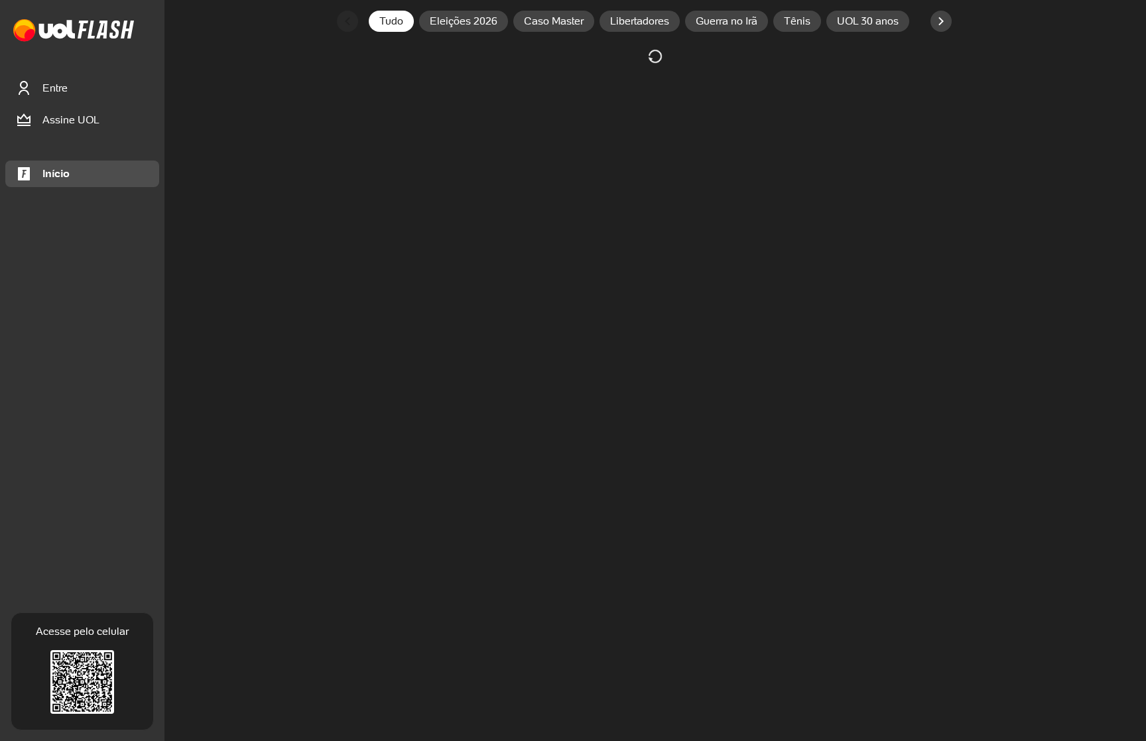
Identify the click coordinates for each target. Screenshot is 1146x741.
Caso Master (554, 21)
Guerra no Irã (726, 21)
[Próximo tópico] (941, 21)
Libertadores (639, 21)
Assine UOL (70, 119)
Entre (55, 88)
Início (56, 173)
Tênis (797, 21)
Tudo (391, 21)
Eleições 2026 (463, 21)
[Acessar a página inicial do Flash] (106, 31)
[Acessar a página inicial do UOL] (44, 31)
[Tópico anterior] (347, 21)
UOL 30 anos (868, 21)
